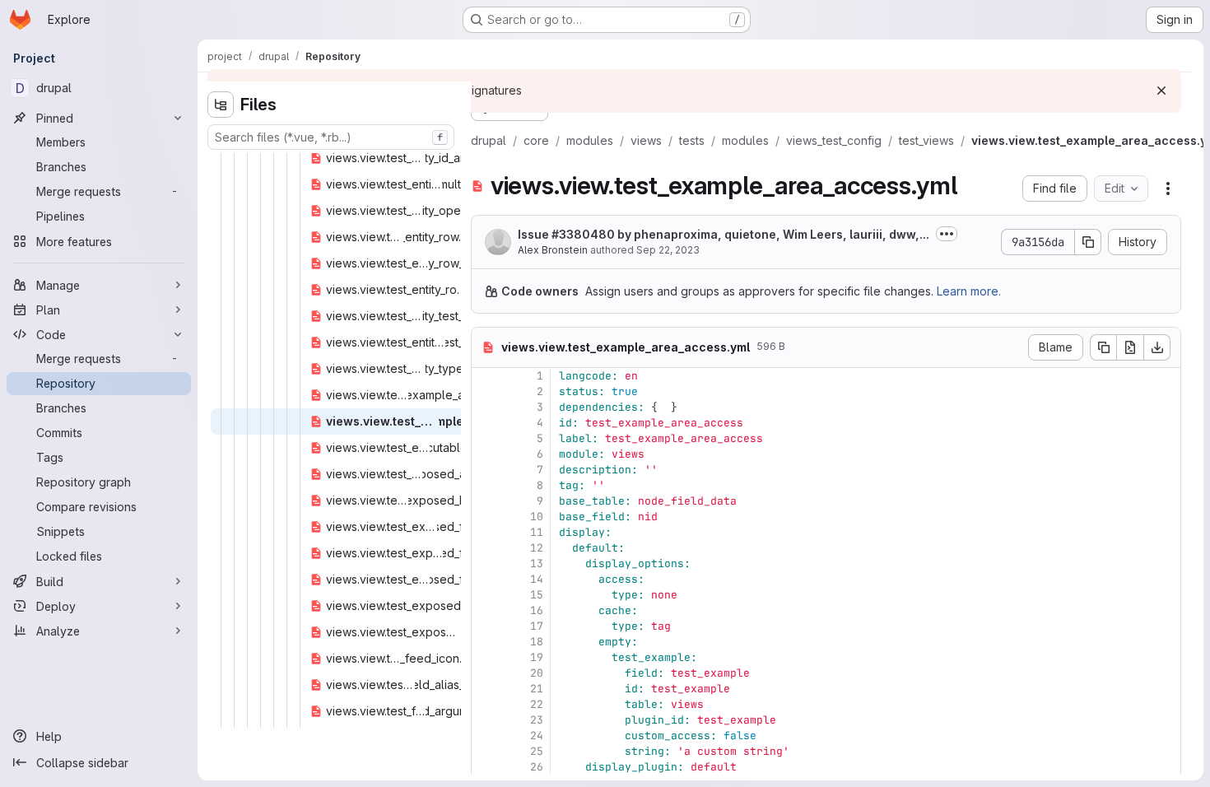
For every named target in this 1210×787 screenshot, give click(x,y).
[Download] (1157, 347)
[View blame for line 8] (485, 485)
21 (536, 689)
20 (536, 673)
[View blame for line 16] (485, 610)
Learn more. (969, 291)
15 (536, 595)
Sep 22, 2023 (668, 250)
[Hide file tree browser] (220, 104)
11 (536, 532)
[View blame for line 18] (485, 642)
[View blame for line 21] (485, 688)
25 (536, 751)
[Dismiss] (1161, 90)
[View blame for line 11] (485, 532)
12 (536, 548)
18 (536, 642)
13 (536, 563)
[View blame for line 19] (485, 657)
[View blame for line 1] (485, 376)
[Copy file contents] (1103, 347)
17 (536, 626)
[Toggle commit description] (946, 233)
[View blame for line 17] (485, 626)
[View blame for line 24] (485, 735)
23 (536, 720)
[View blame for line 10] (485, 516)
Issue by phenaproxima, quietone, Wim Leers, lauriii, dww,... (723, 234)
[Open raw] (1130, 347)
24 (536, 736)
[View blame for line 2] (485, 391)
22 (536, 704)
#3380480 (583, 234)
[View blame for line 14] (485, 579)
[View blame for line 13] (485, 563)
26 (536, 767)
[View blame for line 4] (485, 423)
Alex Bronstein (553, 250)
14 (536, 579)
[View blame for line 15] (485, 595)
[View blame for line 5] (485, 438)
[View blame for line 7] (485, 469)
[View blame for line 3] (485, 407)
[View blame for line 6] (485, 454)
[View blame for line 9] (485, 501)
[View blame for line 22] (485, 704)
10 (536, 517)
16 (536, 610)
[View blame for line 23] (485, 720)
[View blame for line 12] (485, 548)
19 (536, 657)
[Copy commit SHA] (1088, 242)
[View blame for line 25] (485, 751)
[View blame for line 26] (485, 767)
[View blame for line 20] (485, 673)
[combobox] (330, 137)
